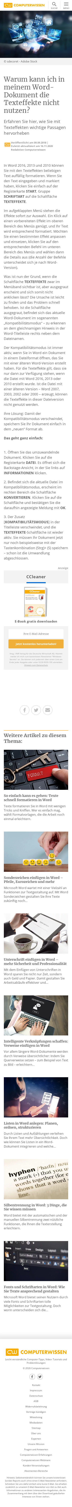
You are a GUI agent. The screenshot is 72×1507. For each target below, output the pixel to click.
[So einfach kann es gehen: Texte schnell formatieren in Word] (36, 769)
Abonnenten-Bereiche (36, 1471)
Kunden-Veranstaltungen (36, 1465)
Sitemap (36, 1428)
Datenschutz (36, 1395)
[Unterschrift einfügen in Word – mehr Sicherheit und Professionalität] (36, 933)
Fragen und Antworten (36, 1449)
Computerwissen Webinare (36, 1460)
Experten (36, 1438)
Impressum (36, 1390)
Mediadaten (36, 1422)
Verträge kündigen (36, 1411)
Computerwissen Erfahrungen (36, 1454)
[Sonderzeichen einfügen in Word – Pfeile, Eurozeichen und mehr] (36, 851)
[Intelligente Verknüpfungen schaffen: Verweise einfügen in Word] (36, 1015)
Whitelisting (36, 1417)
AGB (36, 1401)
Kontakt (36, 1385)
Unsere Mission (36, 1444)
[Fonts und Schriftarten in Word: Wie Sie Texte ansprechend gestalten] (36, 1261)
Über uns (36, 1433)
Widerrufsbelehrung (36, 1406)
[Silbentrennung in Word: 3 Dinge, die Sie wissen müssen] (36, 1179)
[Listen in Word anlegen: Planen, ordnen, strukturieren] (36, 1097)
